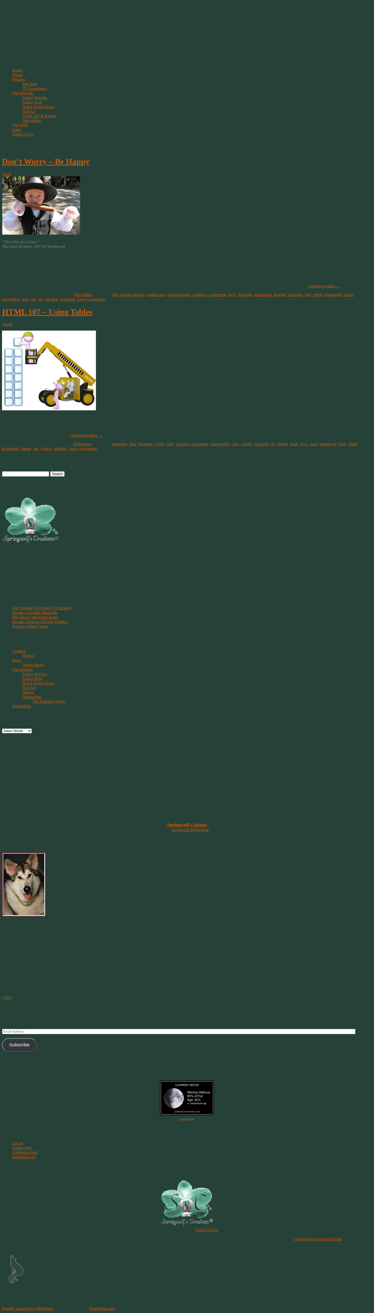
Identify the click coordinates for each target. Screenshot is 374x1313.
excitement (217, 295)
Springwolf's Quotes (187, 824)
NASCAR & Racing (39, 116)
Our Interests (22, 93)
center (159, 444)
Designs (18, 79)
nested (283, 444)
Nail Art (28, 111)
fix (273, 444)
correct (246, 444)
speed (317, 295)
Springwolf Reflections (190, 830)
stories (348, 295)
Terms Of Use (206, 1230)
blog (132, 444)
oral (308, 295)
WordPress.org (24, 1157)
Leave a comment (91, 299)
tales (25, 299)
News (17, 660)
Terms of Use (23, 134)
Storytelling (31, 120)
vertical (46, 448)
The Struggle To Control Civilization (41, 608)
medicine (295, 295)
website (60, 448)
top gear (52, 299)
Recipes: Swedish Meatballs (34, 612)
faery (232, 295)
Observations (33, 665)
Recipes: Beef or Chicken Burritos (39, 622)
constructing (219, 444)
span (313, 444)
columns (182, 444)
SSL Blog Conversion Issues (35, 617)
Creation (19, 651)
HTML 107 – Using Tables (47, 311)
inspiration (263, 295)
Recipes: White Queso (30, 626)
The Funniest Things (49, 701)
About (17, 75)
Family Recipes (34, 97)
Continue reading (323, 286)
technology (11, 448)
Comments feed (24, 1152)
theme (26, 448)
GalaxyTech (32, 102)
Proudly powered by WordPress (27, 1308)
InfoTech (29, 84)
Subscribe (19, 1044)
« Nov (7, 997)
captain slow (156, 295)
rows (304, 444)
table (342, 444)
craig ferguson (179, 295)
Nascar (28, 692)
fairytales (245, 295)
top (41, 299)
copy (235, 444)
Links (16, 129)
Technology (82, 444)
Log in (17, 1143)
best (115, 295)
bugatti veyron (132, 295)
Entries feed (21, 1148)
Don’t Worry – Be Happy (46, 161)
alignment (119, 444)
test (33, 299)
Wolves (28, 656)
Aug (6, 174)
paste (294, 444)
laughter (280, 295)
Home (17, 70)
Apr (7, 324)
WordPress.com (101, 1308)
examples (261, 444)
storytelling (11, 299)
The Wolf (19, 125)
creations (200, 295)
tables (352, 444)
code (170, 444)
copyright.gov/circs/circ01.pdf (318, 1239)
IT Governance (34, 88)
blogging (145, 444)
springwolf (332, 295)
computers (199, 444)
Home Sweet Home (38, 107)
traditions (67, 299)
